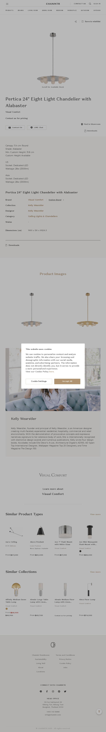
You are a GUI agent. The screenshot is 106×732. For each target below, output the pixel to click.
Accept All (67, 381)
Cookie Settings (39, 381)
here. (51, 372)
